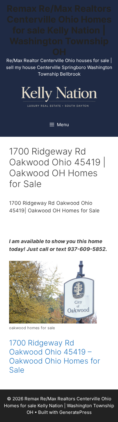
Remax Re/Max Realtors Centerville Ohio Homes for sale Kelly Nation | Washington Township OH (59, 30)
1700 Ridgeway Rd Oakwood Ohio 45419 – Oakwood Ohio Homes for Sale (54, 356)
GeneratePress (75, 412)
